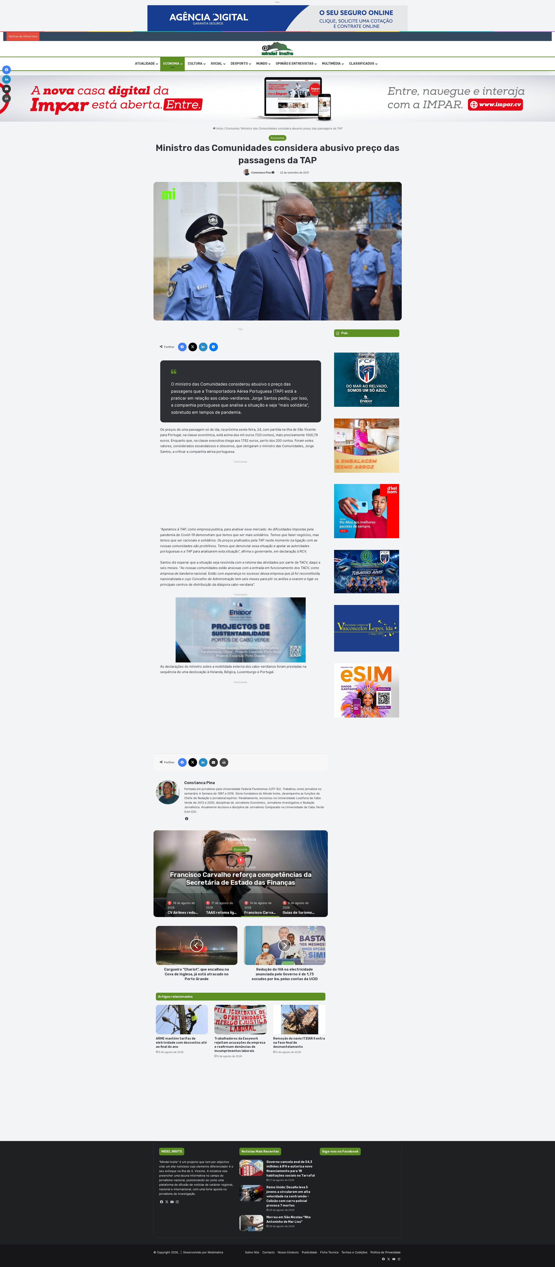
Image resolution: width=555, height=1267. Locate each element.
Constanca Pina (261, 172)
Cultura (195, 63)
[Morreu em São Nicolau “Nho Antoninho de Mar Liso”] (251, 1223)
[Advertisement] (240, 494)
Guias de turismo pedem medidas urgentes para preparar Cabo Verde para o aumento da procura (241, 882)
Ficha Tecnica (329, 1252)
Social (216, 63)
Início (219, 128)
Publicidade (309, 1252)
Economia (171, 63)
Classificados (361, 63)
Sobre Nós (252, 1252)
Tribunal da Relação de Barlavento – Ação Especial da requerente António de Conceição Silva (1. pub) (108, 36)
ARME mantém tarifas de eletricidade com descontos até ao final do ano (181, 1043)
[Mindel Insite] (277, 48)
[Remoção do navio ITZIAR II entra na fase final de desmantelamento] (299, 1019)
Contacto (268, 1252)
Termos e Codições (354, 1252)
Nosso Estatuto (288, 1252)
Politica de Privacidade (386, 1252)
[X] (167, 1202)
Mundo (261, 63)
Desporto (239, 63)
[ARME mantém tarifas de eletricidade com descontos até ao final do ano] (182, 1019)
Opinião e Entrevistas (294, 63)
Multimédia (331, 63)
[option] (240, 873)
